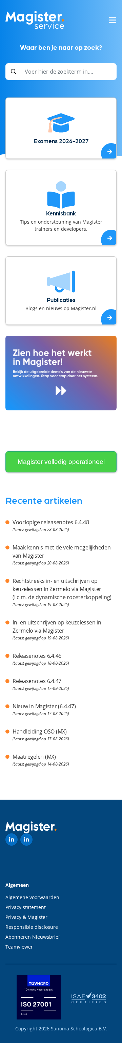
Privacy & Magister (26, 917)
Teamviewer (19, 946)
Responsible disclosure (31, 927)
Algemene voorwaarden (32, 897)
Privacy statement (25, 907)
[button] (112, 20)
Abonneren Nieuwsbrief (32, 937)
